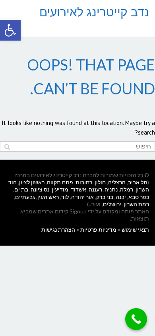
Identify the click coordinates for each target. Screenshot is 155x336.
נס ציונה (40, 189)
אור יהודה (82, 196)
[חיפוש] (7, 146)
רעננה (95, 189)
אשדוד (78, 189)
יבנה (121, 196)
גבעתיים (25, 196)
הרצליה (117, 182)
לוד (65, 196)
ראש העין (48, 196)
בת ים (21, 189)
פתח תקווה (60, 182)
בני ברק (104, 196)
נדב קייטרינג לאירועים (94, 12)
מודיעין (60, 189)
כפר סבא (138, 196)
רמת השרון (136, 204)
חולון (100, 182)
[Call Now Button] (136, 319)
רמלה (126, 189)
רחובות (84, 182)
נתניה (111, 189)
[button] (10, 30)
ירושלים (112, 204)
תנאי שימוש (135, 229)
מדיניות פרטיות (98, 229)
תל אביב (137, 182)
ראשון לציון (32, 182)
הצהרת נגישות (58, 229)
